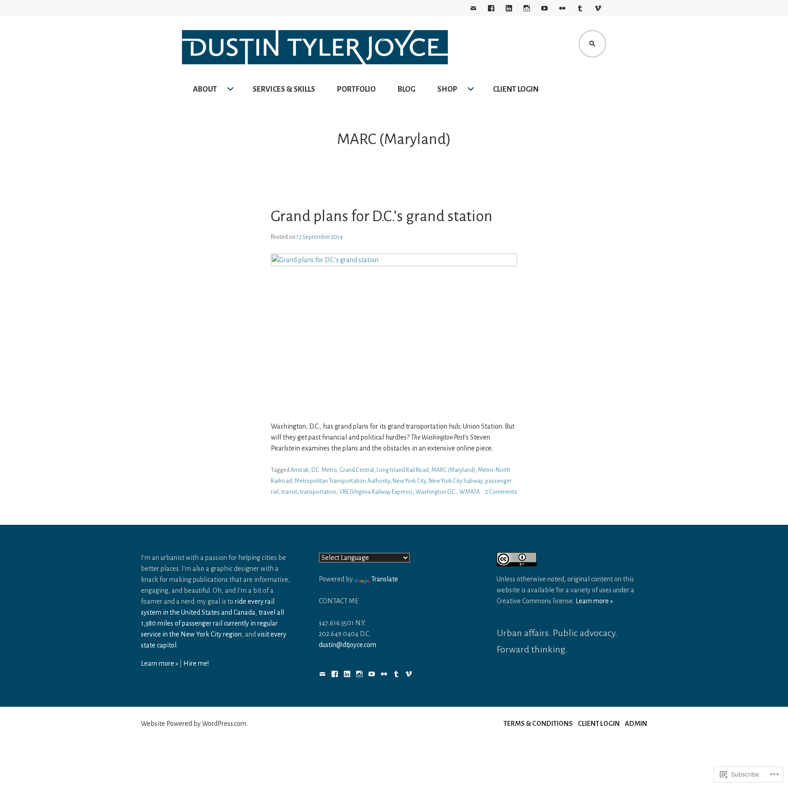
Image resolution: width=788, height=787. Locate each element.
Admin (636, 723)
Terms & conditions (538, 723)
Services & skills (284, 89)
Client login (516, 89)
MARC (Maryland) (453, 470)
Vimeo (597, 8)
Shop (447, 89)
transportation (318, 492)
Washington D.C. (435, 492)
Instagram (526, 8)
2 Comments (501, 492)
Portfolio (356, 89)
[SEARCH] (592, 43)
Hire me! (196, 663)
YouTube (544, 8)
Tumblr (580, 8)
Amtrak (299, 470)
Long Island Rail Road (403, 470)
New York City (409, 481)
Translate (384, 579)
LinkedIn (509, 8)
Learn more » (159, 663)
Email (473, 8)
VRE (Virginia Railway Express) (376, 492)
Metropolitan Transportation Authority (342, 481)
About (205, 89)
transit (289, 492)
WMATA (469, 492)
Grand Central (356, 470)
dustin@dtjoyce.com (347, 644)
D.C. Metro (324, 470)
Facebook (491, 8)
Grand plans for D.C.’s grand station (382, 216)
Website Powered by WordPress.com (193, 723)
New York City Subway (455, 481)
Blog (406, 89)
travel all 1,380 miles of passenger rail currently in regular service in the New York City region (212, 623)
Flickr (562, 8)
